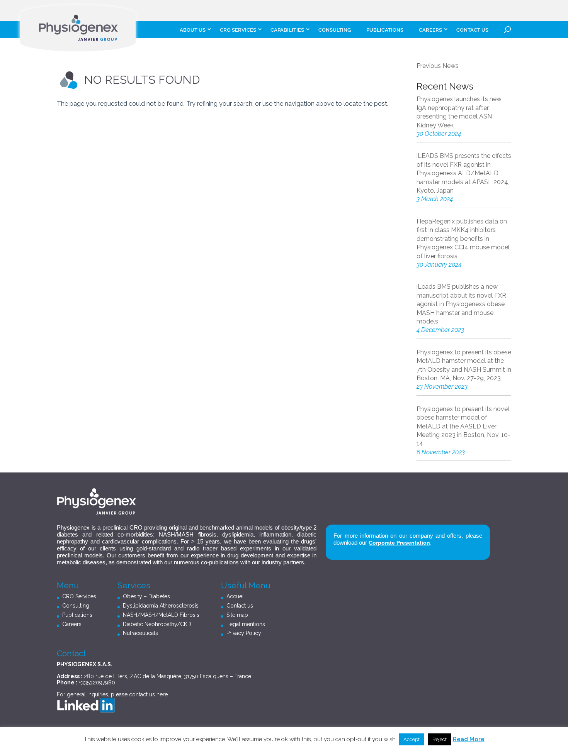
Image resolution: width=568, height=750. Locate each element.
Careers (72, 624)
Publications (384, 30)
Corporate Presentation (399, 543)
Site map (237, 615)
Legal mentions (245, 624)
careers (430, 30)
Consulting (334, 30)
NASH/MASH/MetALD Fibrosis (161, 615)
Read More (469, 739)
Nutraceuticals (140, 633)
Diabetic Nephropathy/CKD (157, 624)
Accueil (235, 596)
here (162, 694)
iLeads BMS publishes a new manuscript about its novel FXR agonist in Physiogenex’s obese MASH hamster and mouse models (461, 304)
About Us (193, 30)
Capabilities (287, 30)
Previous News (438, 65)
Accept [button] (411, 739)
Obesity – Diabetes (146, 596)
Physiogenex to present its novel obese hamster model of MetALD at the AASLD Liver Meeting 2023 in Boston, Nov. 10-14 (463, 426)
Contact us (472, 30)
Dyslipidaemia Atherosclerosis (161, 606)
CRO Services (238, 30)
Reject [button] (439, 739)
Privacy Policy (243, 633)
